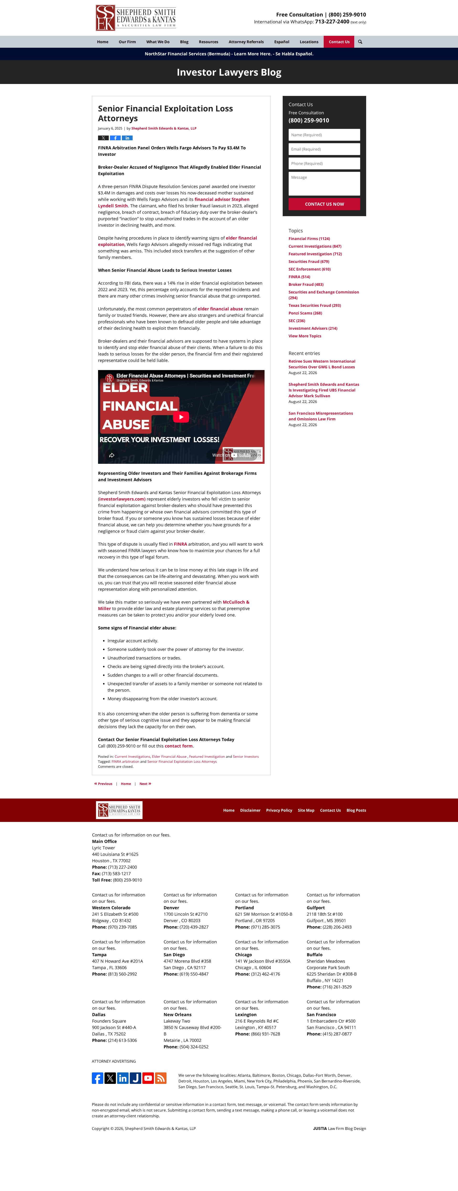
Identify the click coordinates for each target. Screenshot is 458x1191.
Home (102, 41)
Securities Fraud (309, 261)
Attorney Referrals (246, 41)
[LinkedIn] (123, 1078)
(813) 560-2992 (122, 974)
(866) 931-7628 (265, 1034)
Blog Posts (356, 810)
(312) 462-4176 (265, 974)
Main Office (104, 841)
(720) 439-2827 (194, 927)
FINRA (180, 544)
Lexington (246, 1014)
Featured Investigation (207, 756)
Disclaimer (250, 810)
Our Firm (127, 41)
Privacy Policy (279, 810)
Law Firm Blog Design (339, 1128)
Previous (103, 783)
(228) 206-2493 (337, 927)
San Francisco (321, 1014)
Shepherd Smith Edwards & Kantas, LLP (160, 1128)
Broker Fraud (306, 284)
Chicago (243, 954)
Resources (208, 41)
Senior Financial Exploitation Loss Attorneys (182, 761)
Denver (171, 907)
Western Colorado (111, 907)
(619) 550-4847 (194, 974)
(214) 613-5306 (122, 1040)
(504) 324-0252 (194, 1047)
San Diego (174, 954)
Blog (184, 41)
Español (281, 41)
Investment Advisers (313, 328)
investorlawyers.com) (122, 499)
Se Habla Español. (294, 54)
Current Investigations (132, 756)
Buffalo (315, 954)
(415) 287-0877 (337, 1034)
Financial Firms (309, 238)
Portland (244, 907)
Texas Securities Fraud (315, 305)
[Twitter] (110, 1078)
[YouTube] (148, 1078)
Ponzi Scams (305, 313)
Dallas (98, 1014)
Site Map (306, 810)
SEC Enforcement (310, 269)
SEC (297, 320)
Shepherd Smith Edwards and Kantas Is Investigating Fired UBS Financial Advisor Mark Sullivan (324, 390)
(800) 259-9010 (347, 14)
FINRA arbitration (125, 761)
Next (145, 783)
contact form (179, 746)
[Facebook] (97, 1078)
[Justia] (135, 1078)
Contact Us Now (324, 204)
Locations (309, 41)
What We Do (158, 41)
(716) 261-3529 (337, 987)
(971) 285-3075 (265, 927)
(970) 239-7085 (122, 927)
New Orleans (178, 1014)
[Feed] (161, 1078)
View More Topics (305, 336)
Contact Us (339, 41)
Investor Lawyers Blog (136, 18)
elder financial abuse (220, 309)
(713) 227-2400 (122, 867)
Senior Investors (246, 756)
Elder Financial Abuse (169, 756)
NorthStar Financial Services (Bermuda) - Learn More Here (208, 54)
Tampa (99, 954)
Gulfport (316, 907)
